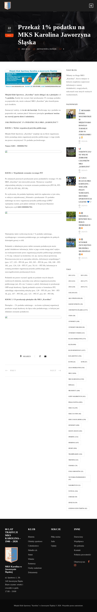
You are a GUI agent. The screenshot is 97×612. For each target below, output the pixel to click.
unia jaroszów (75, 471)
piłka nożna (75, 402)
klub (72, 344)
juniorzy (73, 321)
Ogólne (53, 49)
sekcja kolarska (77, 419)
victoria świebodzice (77, 478)
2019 (84, 287)
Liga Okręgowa (76, 367)
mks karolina (76, 379)
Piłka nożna (55, 537)
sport (72, 448)
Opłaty (53, 546)
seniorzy (73, 425)
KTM (84, 362)
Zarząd (72, 497)
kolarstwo (74, 356)
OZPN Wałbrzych (77, 396)
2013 (84, 275)
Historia (31, 537)
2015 (84, 281)
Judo (53, 541)
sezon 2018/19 (75, 431)
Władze (31, 559)
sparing (73, 437)
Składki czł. (32, 550)
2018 (71, 287)
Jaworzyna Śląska (78, 310)
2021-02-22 (26, 49)
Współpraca (78, 541)
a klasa (72, 292)
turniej (72, 465)
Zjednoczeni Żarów (77, 508)
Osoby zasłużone (35, 568)
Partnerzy (32, 564)
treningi (73, 460)
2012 (71, 275)
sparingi (73, 442)
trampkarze (75, 454)
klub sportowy (76, 350)
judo (71, 315)
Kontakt (77, 550)
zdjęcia (72, 502)
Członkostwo (33, 546)
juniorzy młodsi (76, 327)
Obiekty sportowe (35, 541)
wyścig (73, 491)
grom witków (75, 304)
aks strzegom (75, 298)
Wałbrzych (74, 485)
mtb (71, 385)
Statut (30, 555)
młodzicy (74, 390)
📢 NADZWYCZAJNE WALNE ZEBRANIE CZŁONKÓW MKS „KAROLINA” (85, 158)
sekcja (73, 408)
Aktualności (42, 49)
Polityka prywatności (82, 555)
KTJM (71, 362)
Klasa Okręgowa (77, 338)
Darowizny (78, 537)
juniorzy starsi (76, 333)
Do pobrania (79, 546)
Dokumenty (33, 572)
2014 (71, 281)
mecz (72, 373)
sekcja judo (74, 413)
